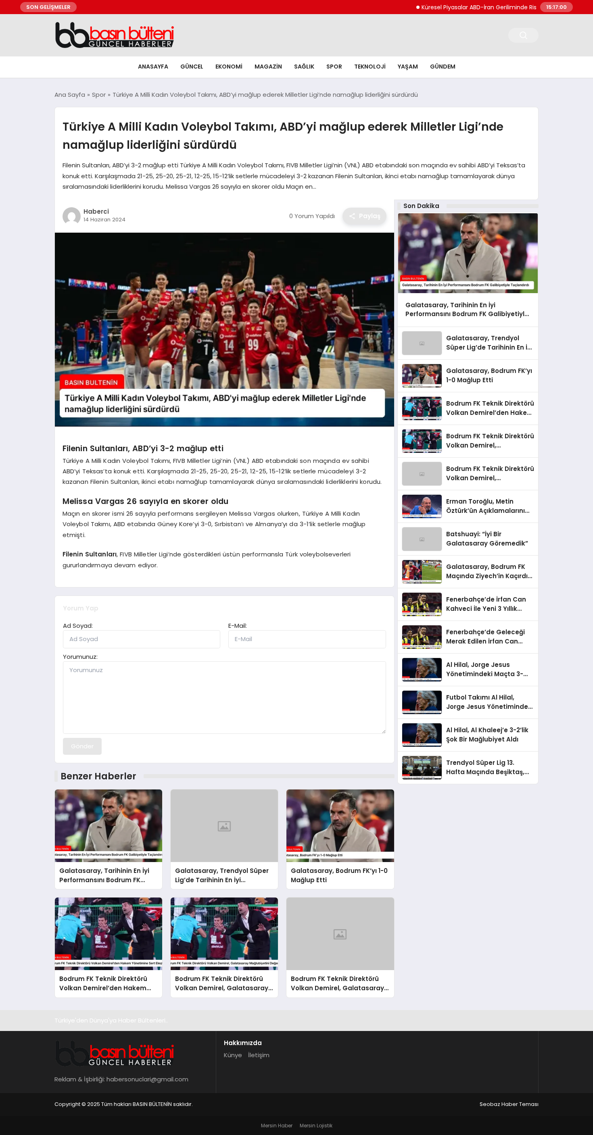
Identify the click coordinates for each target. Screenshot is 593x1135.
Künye (233, 1055)
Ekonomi (228, 66)
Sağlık (304, 66)
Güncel (191, 66)
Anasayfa (153, 66)
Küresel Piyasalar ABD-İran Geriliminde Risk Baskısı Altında (477, 7)
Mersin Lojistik (316, 1125)
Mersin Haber (276, 1125)
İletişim (258, 1055)
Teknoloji (370, 66)
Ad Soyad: (78, 625)
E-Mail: (237, 625)
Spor (334, 66)
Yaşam (408, 66)
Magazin (268, 66)
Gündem (442, 66)
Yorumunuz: (80, 656)
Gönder (82, 746)
